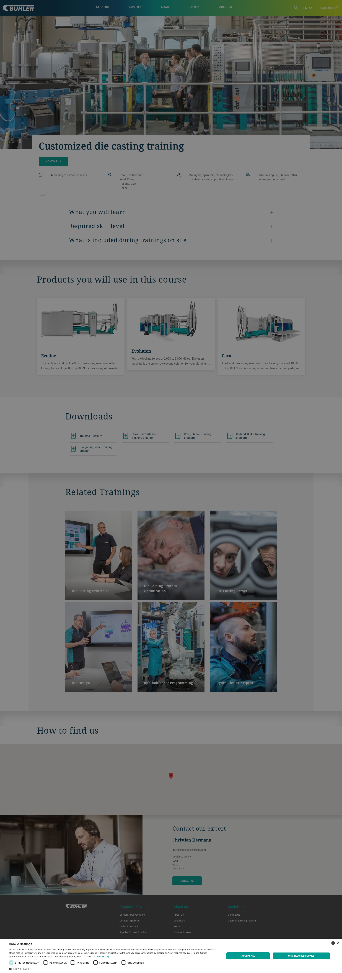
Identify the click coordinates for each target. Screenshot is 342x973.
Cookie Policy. (103, 956)
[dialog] (171, 956)
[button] (114, 968)
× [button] (338, 943)
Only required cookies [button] (301, 955)
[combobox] (333, 943)
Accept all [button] (248, 955)
